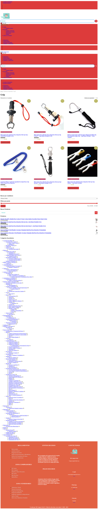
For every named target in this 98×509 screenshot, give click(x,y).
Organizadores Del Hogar (11, 368)
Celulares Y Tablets (7, 272)
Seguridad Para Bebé (10, 420)
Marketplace (5, 40)
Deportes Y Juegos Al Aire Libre (15, 419)
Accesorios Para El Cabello (14, 260)
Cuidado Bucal (12, 411)
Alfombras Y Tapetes (13, 352)
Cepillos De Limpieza (13, 343)
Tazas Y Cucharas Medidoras (15, 395)
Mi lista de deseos (7, 2)
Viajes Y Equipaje (7, 434)
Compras (8, 263)
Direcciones (8, 33)
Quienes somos (6, 41)
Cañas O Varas (12, 299)
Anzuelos (11, 298)
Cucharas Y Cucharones (14, 380)
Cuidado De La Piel (10, 251)
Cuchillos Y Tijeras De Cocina (15, 381)
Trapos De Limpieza (13, 350)
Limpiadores (11, 252)
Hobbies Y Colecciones (8, 326)
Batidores (11, 378)
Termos (10, 339)
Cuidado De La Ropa (13, 344)
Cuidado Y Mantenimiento (11, 269)
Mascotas (5, 405)
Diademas (11, 244)
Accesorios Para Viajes (11, 436)
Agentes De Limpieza (13, 342)
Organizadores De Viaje (14, 439)
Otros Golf (11, 293)
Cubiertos (11, 401)
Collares (7, 246)
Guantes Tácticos (14, 288)
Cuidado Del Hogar (10, 340)
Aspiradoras (13, 321)
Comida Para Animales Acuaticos (16, 408)
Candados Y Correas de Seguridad (16, 421)
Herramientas (8, 354)
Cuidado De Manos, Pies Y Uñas (13, 255)
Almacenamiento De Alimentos (15, 376)
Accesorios (8, 273)
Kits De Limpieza (12, 270)
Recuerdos (8, 327)
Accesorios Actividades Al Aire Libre (14, 282)
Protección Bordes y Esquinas (15, 422)
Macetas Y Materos (13, 357)
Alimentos (8, 407)
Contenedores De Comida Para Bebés (19, 415)
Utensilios (11, 414)
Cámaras (5, 268)
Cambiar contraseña (10, 30)
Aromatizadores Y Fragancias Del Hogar (14, 331)
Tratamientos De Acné (13, 254)
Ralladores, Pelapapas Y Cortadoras (16, 391)
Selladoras (11, 392)
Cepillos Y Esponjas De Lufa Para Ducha (17, 333)
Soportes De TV (12, 323)
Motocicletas (6, 425)
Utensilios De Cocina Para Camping (16, 291)
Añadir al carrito (5, 142)
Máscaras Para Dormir (13, 438)
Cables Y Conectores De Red (15, 280)
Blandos (13, 309)
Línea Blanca (8, 316)
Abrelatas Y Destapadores (14, 375)
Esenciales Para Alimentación (12, 413)
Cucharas (10, 302)
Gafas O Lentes (9, 247)
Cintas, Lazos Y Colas (13, 243)
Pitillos (10, 403)
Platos (10, 404)
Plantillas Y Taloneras (13, 267)
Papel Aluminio (12, 390)
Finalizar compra (9, 28)
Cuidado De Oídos (10, 432)
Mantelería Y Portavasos (14, 402)
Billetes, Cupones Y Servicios (9, 262)
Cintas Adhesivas (12, 360)
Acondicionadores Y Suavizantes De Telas (20, 345)
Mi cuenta (5, 29)
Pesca (7, 294)
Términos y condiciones (8, 43)
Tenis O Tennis (9, 313)
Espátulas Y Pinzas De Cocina (15, 386)
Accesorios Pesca (12, 296)
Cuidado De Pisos (12, 320)
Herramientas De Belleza (11, 257)
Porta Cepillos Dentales (13, 337)
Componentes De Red (10, 279)
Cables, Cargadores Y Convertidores (16, 275)
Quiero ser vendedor (7, 35)
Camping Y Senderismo (11, 286)
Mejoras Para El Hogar (11, 358)
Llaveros (10, 328)
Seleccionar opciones (73, 142)
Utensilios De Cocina (10, 374)
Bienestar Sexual (9, 430)
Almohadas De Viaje (13, 437)
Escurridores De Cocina (14, 385)
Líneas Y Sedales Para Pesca (15, 305)
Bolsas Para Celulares (13, 274)
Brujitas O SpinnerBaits (16, 310)
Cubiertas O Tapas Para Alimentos (16, 399)
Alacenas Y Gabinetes (13, 364)
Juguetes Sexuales (12, 431)
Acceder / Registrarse (7, 1)
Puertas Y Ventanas (13, 362)
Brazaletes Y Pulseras (10, 245)
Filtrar (3, 206)
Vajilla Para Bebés (15, 416)
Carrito (4, 27)
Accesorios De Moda (7, 240)
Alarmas (10, 297)
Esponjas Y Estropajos (13, 346)
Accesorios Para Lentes (13, 249)
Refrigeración (11, 317)
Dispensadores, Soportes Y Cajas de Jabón (17, 334)
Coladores (11, 379)
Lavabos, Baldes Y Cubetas (14, 348)
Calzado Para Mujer (7, 264)
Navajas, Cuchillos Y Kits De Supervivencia (18, 287)
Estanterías (11, 366)
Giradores (11, 304)
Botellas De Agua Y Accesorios (15, 397)
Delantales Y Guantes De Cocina (15, 383)
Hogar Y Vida (6, 329)
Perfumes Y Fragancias (11, 261)
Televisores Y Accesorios (11, 322)
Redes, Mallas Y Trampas (14, 307)
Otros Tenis (11, 314)
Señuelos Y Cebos (12, 308)
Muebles (7, 363)
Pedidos (7, 34)
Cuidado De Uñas (12, 256)
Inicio (2, 91)
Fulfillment (5, 325)
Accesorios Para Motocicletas (12, 426)
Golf (7, 292)
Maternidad (5, 409)
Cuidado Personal (9, 433)
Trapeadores (11, 349)
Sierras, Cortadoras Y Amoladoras (16, 355)
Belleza (4, 250)
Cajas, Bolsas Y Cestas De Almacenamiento (18, 370)
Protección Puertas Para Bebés (15, 424)
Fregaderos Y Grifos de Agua (15, 361)
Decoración (8, 351)
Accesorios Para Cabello (11, 241)
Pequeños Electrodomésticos (12, 319)
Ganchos (10, 372)
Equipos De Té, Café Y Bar (14, 384)
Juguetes (7, 417)
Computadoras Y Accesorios (9, 278)
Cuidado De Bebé (9, 410)
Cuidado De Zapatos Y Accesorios (13, 266)
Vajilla (7, 396)
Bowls (10, 398)
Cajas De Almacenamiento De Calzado (17, 369)
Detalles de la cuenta (10, 31)
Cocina (7, 338)
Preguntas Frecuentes (7, 42)
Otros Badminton (12, 285)
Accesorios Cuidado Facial (14, 258)
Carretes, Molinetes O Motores (15, 301)
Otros (10, 290)
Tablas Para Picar (12, 393)
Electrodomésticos (7, 315)
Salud (4, 428)
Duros (12, 311)
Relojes (4, 427)
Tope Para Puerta (12, 367)
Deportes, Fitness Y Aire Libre (9, 281)
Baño (7, 332)
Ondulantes (13, 303)
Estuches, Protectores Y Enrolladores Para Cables (21, 276)
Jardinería (8, 356)
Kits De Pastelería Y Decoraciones (16, 387)
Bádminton (8, 284)
